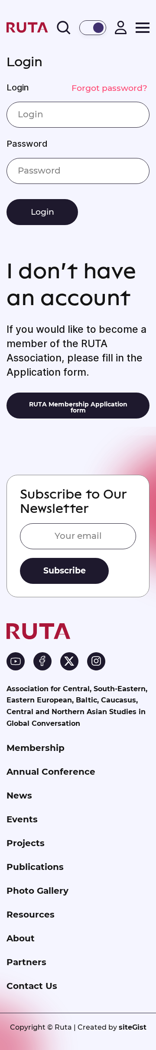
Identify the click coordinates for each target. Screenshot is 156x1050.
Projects (25, 843)
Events (22, 819)
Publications (35, 867)
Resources (30, 914)
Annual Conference (50, 772)
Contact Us (31, 986)
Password (27, 143)
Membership (35, 748)
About (20, 938)
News (19, 795)
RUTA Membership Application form (78, 407)
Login (17, 87)
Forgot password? (109, 88)
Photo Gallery (37, 891)
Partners (26, 962)
